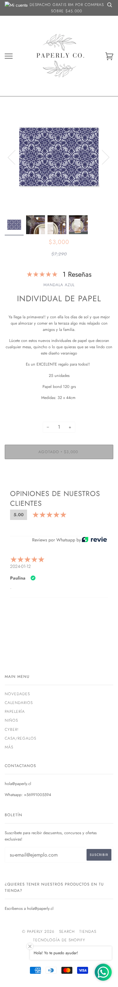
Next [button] (101, 156)
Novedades (17, 694)
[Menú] (9, 56)
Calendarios (19, 703)
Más (9, 747)
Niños (11, 720)
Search (67, 931)
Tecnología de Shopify (59, 940)
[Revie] (94, 540)
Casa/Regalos (20, 738)
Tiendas (87, 931)
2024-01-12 (20, 566)
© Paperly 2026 (38, 931)
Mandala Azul (59, 285)
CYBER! (12, 729)
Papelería (15, 711)
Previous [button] (15, 156)
